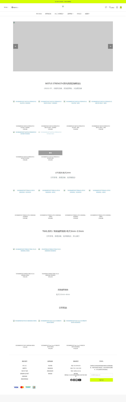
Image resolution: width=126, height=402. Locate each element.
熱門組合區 (48, 13)
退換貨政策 (50, 368)
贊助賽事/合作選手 (24, 373)
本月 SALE (39, 13)
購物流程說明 (50, 371)
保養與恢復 (24, 376)
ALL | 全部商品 (59, 13)
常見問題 (50, 365)
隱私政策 (50, 373)
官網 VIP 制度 (24, 371)
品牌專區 (70, 13)
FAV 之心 (25, 365)
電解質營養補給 (24, 379)
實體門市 (25, 368)
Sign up (101, 380)
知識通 (87, 13)
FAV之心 (79, 13)
